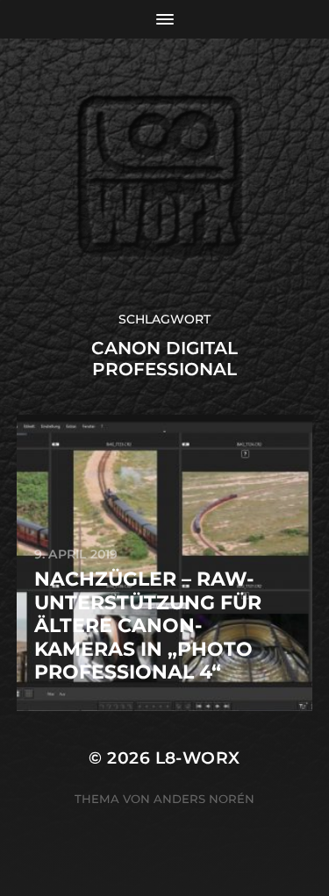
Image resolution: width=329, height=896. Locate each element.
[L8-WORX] (164, 174)
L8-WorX (197, 758)
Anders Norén (204, 799)
